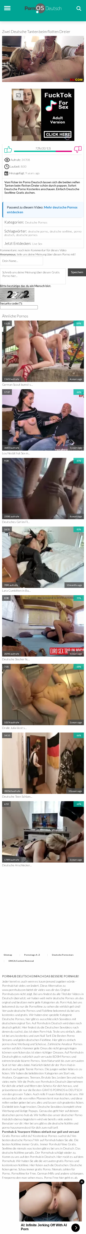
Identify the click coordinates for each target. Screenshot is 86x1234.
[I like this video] (8, 149)
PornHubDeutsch (43, 8)
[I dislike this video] (78, 149)
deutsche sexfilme (61, 231)
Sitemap (8, 955)
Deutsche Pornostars (62, 955)
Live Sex (37, 243)
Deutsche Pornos (36, 222)
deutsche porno (38, 231)
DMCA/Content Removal (21, 961)
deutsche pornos (27, 235)
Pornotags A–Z (32, 955)
